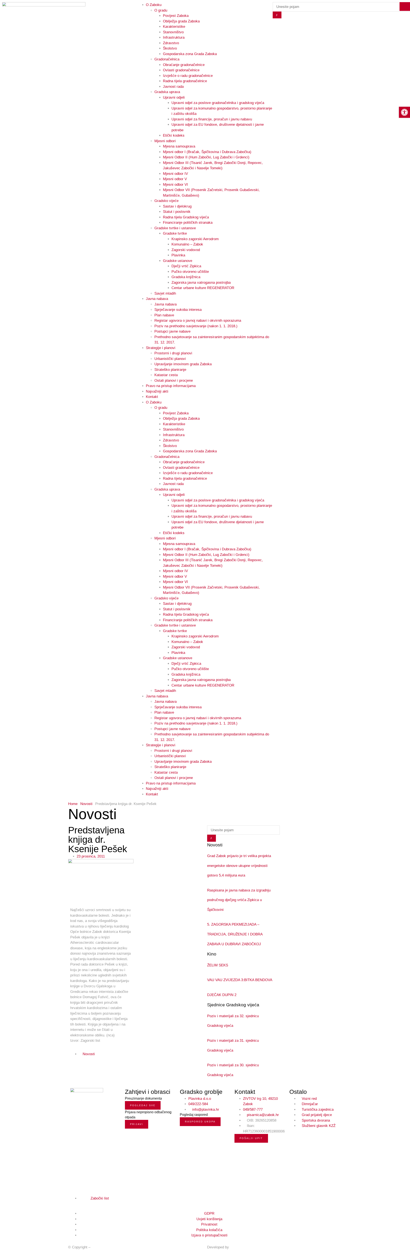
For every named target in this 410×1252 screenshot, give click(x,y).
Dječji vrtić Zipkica (186, 266)
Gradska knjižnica (185, 277)
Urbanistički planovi (170, 359)
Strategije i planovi (160, 348)
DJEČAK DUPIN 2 (221, 995)
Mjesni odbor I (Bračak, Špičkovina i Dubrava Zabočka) (207, 152)
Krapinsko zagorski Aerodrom (195, 239)
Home (73, 804)
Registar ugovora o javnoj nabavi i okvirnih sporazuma (197, 320)
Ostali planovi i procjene (173, 380)
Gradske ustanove (177, 261)
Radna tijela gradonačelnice (185, 81)
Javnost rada (173, 87)
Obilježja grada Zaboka (181, 21)
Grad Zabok (100, 1247)
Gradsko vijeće (166, 201)
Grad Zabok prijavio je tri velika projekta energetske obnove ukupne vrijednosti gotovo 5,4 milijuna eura (239, 865)
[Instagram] (77, 1203)
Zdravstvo (171, 43)
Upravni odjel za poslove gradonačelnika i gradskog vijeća (217, 103)
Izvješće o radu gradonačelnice (188, 76)
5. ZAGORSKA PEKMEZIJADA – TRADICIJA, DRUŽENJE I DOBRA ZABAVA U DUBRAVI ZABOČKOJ (234, 934)
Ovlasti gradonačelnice (181, 70)
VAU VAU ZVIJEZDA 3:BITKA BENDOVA (239, 980)
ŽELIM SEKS (217, 965)
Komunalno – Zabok (187, 244)
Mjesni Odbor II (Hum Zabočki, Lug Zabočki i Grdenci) (206, 157)
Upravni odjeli (174, 97)
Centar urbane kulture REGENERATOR (202, 288)
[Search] (277, 15)
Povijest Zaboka (176, 16)
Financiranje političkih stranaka (187, 223)
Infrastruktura (173, 37)
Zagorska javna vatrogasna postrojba (201, 282)
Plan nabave (164, 315)
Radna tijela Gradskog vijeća (186, 217)
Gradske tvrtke (175, 233)
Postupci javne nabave (172, 331)
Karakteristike (174, 27)
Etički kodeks (173, 135)
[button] (104, 1054)
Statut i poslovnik (176, 212)
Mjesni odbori (165, 141)
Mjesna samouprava (179, 146)
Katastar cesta (166, 375)
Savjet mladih (165, 293)
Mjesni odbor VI (175, 185)
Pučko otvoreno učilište (190, 272)
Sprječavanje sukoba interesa (178, 310)
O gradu (160, 408)
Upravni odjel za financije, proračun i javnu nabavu (211, 119)
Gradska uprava (167, 92)
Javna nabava (157, 299)
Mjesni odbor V (175, 179)
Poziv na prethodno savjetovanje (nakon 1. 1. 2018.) (195, 326)
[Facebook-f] (72, 1203)
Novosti (86, 804)
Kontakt (152, 397)
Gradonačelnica (166, 59)
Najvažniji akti (157, 391)
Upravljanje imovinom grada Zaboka (183, 364)
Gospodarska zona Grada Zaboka (190, 54)
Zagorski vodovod (185, 250)
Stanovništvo (173, 32)
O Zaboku (153, 402)
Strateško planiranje (170, 370)
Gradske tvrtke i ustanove (175, 228)
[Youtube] (81, 1203)
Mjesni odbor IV (175, 174)
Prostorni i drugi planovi (173, 353)
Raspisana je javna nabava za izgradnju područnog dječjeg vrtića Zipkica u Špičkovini (239, 900)
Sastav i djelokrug (177, 206)
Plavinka (178, 255)
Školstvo (170, 48)
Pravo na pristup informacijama (171, 386)
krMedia (236, 1247)
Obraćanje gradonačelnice (184, 65)
